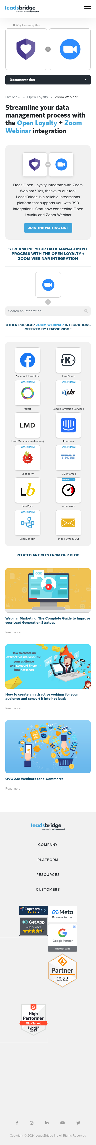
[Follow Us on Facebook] (17, 1123)
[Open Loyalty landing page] (26, 49)
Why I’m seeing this (27, 25)
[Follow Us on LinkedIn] (47, 1123)
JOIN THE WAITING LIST (48, 227)
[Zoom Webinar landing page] (70, 49)
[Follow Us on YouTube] (62, 1123)
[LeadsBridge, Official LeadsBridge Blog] (22, 8)
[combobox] (48, 311)
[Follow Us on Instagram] (31, 1123)
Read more (13, 632)
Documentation (22, 79)
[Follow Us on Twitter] (78, 1123)
